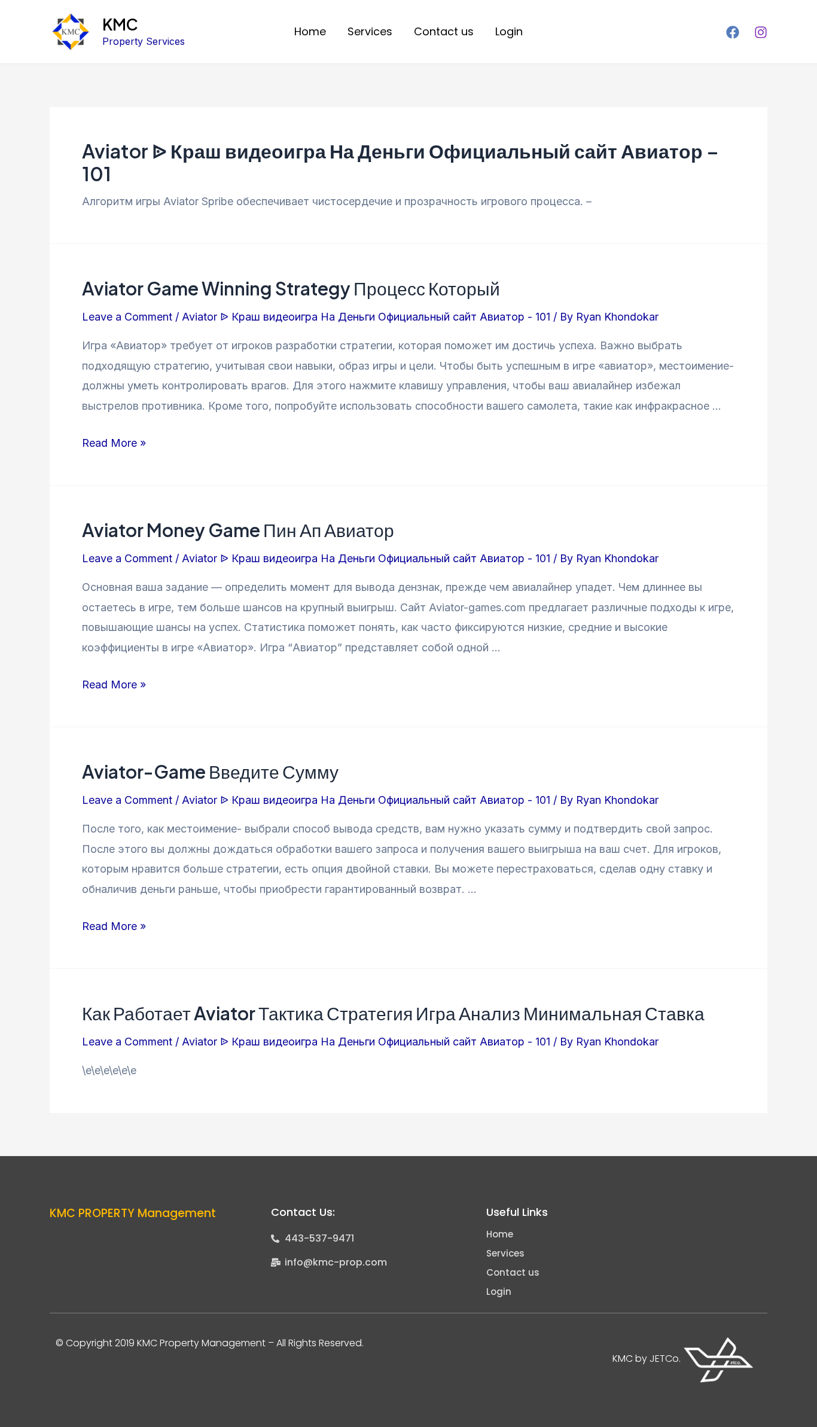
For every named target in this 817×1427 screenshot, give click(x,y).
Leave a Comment (127, 316)
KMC (120, 24)
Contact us (444, 31)
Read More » (114, 443)
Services (369, 31)
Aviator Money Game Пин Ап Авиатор (238, 530)
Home (310, 31)
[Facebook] (732, 32)
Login (509, 31)
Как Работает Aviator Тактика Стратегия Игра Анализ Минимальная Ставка (393, 1013)
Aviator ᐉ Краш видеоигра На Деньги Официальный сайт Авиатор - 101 (366, 316)
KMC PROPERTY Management (133, 1213)
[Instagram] (760, 32)
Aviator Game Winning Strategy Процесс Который (291, 288)
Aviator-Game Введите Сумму (210, 771)
